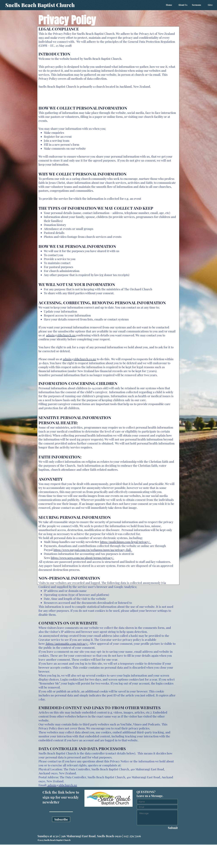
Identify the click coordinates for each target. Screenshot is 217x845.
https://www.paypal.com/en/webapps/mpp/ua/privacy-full (92, 550)
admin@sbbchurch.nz (61, 335)
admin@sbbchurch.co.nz (79, 359)
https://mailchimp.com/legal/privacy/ (125, 542)
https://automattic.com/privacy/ (66, 643)
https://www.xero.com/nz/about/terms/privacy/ (82, 558)
